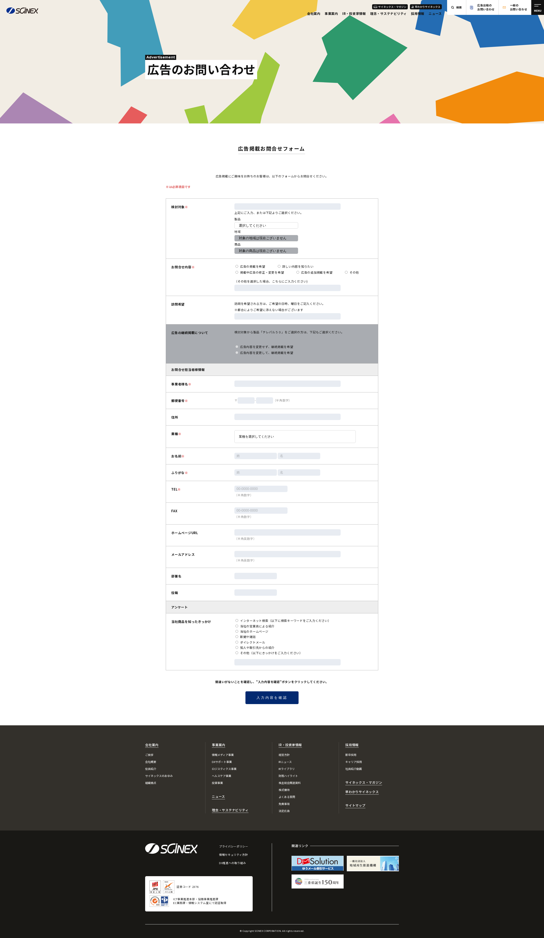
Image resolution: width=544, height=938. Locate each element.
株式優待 (284, 790)
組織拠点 (150, 783)
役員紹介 (150, 769)
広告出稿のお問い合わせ (486, 7)
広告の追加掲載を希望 (316, 272)
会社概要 (150, 762)
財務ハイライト (288, 776)
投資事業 (217, 783)
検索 (459, 7)
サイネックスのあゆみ (159, 776)
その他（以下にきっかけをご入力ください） (271, 653)
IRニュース (285, 762)
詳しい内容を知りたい (298, 266)
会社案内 (313, 13)
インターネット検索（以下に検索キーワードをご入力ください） (285, 620)
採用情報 (417, 13)
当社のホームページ (253, 631)
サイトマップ (355, 805)
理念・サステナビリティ (388, 13)
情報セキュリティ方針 (233, 855)
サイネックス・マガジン (392, 6)
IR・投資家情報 (354, 13)
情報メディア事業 (223, 755)
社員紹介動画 (353, 769)
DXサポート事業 (222, 762)
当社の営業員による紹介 (257, 626)
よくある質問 (287, 797)
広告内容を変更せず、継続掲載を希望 (266, 347)
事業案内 (331, 13)
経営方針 (284, 755)
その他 (354, 272)
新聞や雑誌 (247, 637)
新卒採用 (350, 755)
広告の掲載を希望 (252, 266)
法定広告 (284, 811)
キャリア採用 (353, 762)
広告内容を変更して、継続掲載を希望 (266, 353)
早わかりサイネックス (427, 6)
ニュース (435, 13)
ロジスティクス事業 (224, 769)
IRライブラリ (287, 769)
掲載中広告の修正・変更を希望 (261, 272)
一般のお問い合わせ (518, 7)
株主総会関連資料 (290, 783)
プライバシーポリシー (233, 846)
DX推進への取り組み (232, 863)
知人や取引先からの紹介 (257, 647)
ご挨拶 (149, 755)
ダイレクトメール (252, 642)
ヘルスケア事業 (221, 776)
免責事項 (284, 804)
